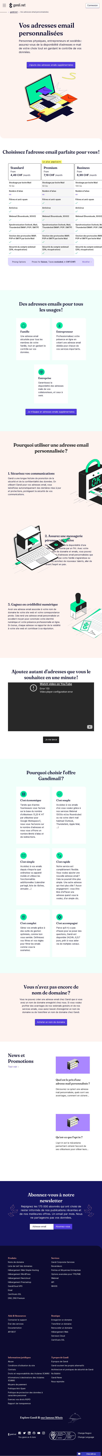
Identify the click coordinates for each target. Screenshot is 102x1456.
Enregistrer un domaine (61, 1320)
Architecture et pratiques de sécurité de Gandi (72, 1369)
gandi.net (14, 12)
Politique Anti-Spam (17, 1388)
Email (10, 1290)
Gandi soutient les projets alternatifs (67, 1365)
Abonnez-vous (63, 1226)
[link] (19, 1433)
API (52, 1282)
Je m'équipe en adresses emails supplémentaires (51, 411)
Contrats (12, 1369)
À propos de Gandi (59, 1361)
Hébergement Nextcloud (19, 1278)
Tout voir (12, 1066)
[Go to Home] (17, 5)
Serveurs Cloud (58, 1336)
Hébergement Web (59, 1332)
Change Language (86, 1437)
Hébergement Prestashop (19, 1282)
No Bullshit (56, 1373)
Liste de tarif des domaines (20, 1266)
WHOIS (54, 1286)
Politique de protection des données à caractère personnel (25, 1394)
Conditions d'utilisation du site (21, 1365)
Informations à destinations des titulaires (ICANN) (26, 1379)
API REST (12, 1332)
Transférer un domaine (61, 1324)
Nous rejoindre (57, 1381)
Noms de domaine (16, 1262)
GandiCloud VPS (15, 1286)
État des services (16, 1324)
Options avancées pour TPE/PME (66, 1274)
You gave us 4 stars (27, 1437)
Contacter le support (17, 1320)
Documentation (15, 1328)
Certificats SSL (14, 1294)
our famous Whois (52, 1417)
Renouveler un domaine (61, 1328)
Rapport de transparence (19, 1403)
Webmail (55, 1278)
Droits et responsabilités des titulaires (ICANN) (29, 1373)
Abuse (11, 1361)
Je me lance (51, 739)
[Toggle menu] (4, 5)
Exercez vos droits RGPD (19, 1399)
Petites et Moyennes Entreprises (66, 1270)
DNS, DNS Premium (16, 1298)
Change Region (85, 1433)
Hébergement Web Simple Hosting (23, 1270)
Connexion (92, 5)
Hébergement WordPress (19, 1274)
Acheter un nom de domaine (51, 1022)
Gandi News (56, 1377)
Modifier (86, 262)
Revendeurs (56, 1266)
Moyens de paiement (17, 1384)
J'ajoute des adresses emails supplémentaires (51, 65)
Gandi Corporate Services (63, 1262)
